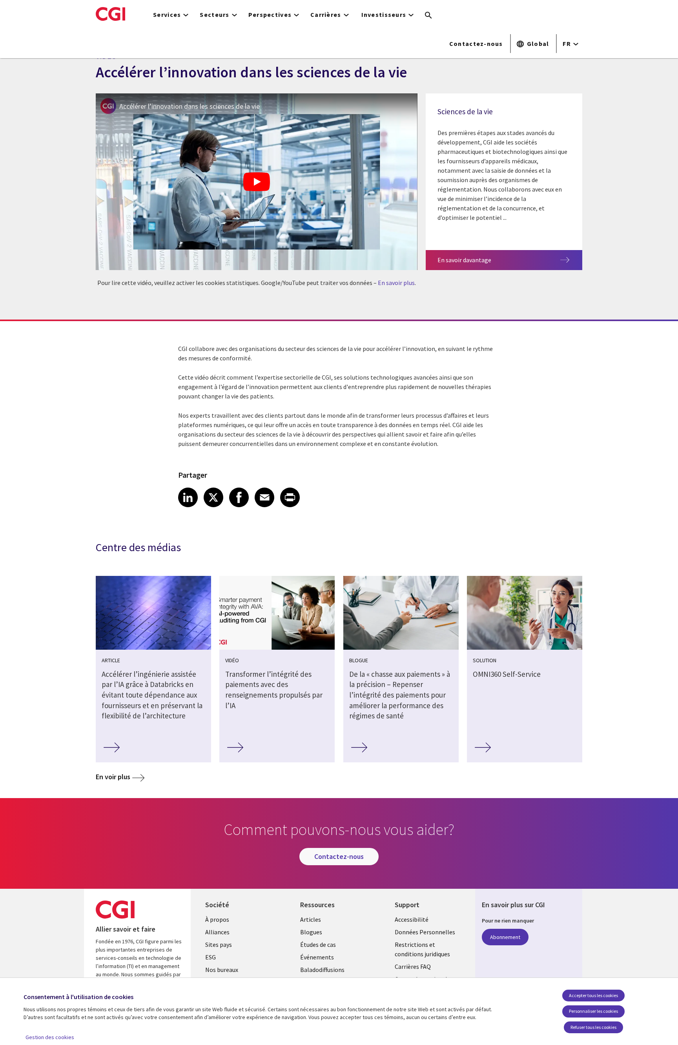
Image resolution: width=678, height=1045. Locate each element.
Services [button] (167, 14)
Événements (317, 957)
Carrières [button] (325, 14)
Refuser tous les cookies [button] (593, 1027)
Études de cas (318, 944)
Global (538, 44)
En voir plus (113, 776)
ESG (210, 957)
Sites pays (218, 944)
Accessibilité (411, 919)
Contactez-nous (476, 44)
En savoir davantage (464, 260)
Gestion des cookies (50, 1037)
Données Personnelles (425, 932)
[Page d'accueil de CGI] (110, 13)
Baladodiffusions (322, 970)
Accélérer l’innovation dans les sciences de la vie (189, 106)
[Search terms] (428, 16)
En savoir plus (396, 283)
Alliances (217, 932)
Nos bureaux (221, 970)
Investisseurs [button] (383, 14)
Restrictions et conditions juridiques (422, 949)
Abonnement (505, 937)
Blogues (311, 932)
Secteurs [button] (214, 14)
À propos (217, 919)
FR (567, 44)
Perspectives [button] (270, 14)
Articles (310, 919)
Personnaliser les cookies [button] (593, 1011)
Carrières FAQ (413, 966)
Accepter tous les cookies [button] (593, 995)
